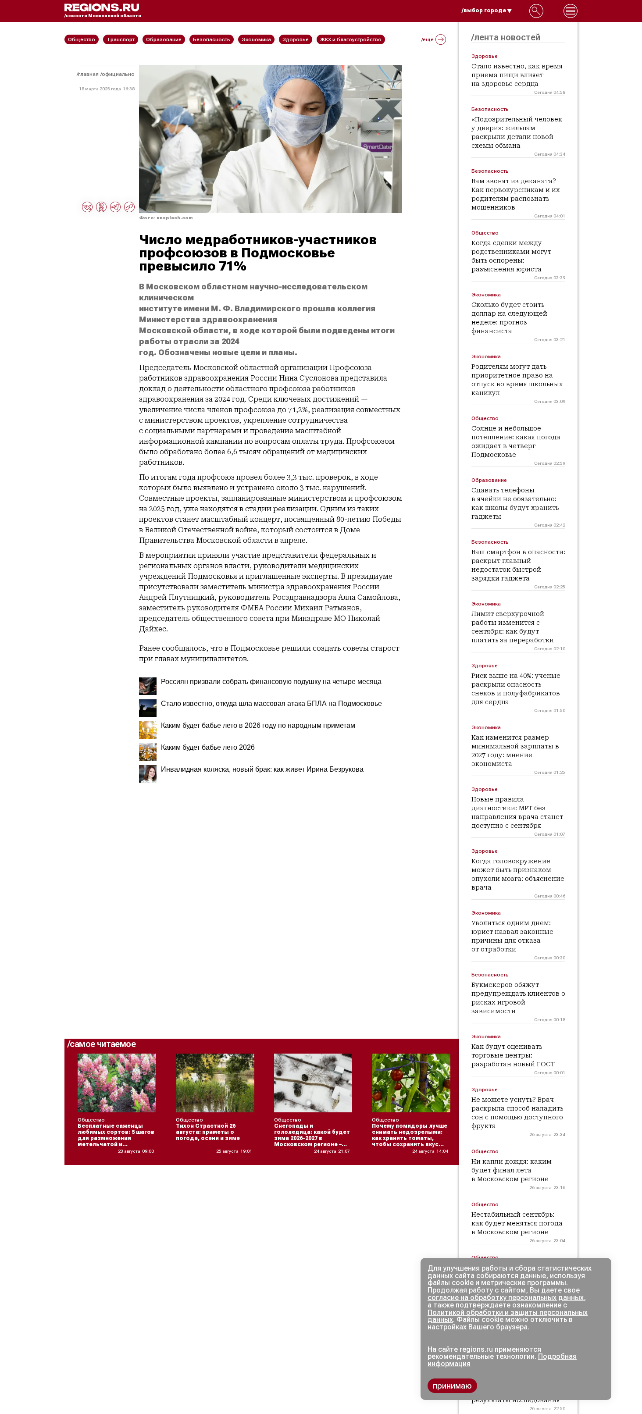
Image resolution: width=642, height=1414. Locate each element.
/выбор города (484, 10)
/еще (427, 39)
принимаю (452, 1385)
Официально (118, 74)
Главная (88, 74)
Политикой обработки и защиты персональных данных (508, 1316)
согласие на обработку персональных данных (506, 1297)
